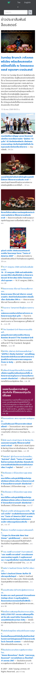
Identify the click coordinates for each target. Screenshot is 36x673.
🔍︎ (30, 12)
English (27, 2)
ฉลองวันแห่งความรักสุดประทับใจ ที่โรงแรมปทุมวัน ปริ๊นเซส (16, 392)
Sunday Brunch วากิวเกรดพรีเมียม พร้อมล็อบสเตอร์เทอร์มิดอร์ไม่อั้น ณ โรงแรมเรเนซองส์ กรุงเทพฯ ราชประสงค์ (17, 64)
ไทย (19, 2)
